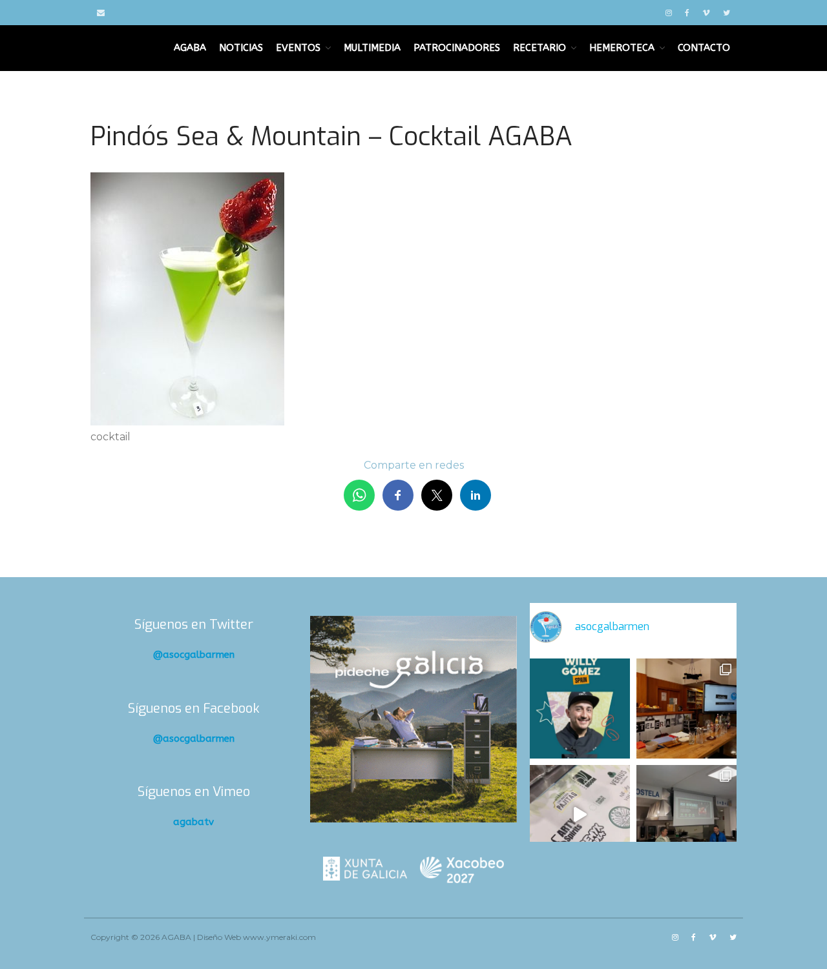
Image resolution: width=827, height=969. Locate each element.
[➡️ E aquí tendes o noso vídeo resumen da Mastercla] (580, 815)
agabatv (193, 822)
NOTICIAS (241, 48)
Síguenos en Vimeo (194, 792)
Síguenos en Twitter (193, 624)
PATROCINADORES (457, 48)
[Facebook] (687, 13)
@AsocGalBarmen (194, 654)
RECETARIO (539, 48)
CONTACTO (704, 48)
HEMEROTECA (621, 48)
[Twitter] (726, 13)
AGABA (190, 48)
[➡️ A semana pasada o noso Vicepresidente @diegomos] (686, 708)
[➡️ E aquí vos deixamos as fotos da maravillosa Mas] (686, 815)
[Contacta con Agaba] (101, 13)
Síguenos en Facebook (194, 708)
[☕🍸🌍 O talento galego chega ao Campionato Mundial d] (580, 708)
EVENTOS (298, 48)
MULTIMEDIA (372, 48)
